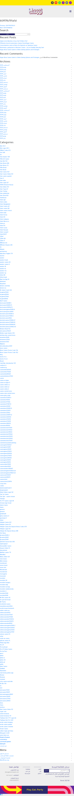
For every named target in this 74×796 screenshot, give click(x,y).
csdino (2, 486)
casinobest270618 (5, 421)
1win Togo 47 (4, 189)
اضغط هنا (9, 775)
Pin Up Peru (3, 651)
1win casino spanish (6, 176)
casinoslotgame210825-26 (8, 473)
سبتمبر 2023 (4, 134)
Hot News (3, 533)
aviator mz (3, 271)
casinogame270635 (6, 456)
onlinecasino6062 (5, 613)
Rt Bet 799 (3, 684)
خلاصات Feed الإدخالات (7, 756)
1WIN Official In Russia (6, 185)
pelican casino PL (5, 641)
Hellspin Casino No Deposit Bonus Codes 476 (13, 527)
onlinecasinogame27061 (7, 632)
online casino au (5, 610)
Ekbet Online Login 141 (6, 492)
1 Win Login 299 (4, 148)
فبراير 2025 (3, 102)
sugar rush (3, 712)
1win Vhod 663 (4, 195)
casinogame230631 (5, 449)
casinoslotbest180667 (6, 469)
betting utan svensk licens (7, 335)
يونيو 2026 (3, 69)
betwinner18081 (4, 337)
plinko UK (3, 660)
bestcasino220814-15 (6, 307)
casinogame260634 (6, 453)
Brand (2, 361)
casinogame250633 (6, 451)
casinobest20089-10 (6, 408)
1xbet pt (2, 223)
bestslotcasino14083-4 (7, 314)
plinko (1, 656)
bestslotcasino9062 (6, 318)
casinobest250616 (5, 419)
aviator (2, 258)
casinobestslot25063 (6, 441)
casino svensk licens (6, 391)
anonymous (3, 251)
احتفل (39, 773)
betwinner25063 (5, 340)
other (1, 636)
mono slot (3, 567)
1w (1, 155)
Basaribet (3, 284)
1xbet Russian (4, 230)
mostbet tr (3, 591)
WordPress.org (4, 760)
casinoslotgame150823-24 (8, 471)
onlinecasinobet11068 (6, 617)
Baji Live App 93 (4, 279)
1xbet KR (2, 217)
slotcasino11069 (4, 690)
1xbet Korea (3, 215)
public (1, 664)
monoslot (3, 576)
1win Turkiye (3, 191)
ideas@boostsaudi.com (12, 772)
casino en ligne (4, 380)
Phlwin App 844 (4, 643)
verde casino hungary (6, 722)
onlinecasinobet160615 (7, 621)
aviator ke (3, 269)
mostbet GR (3, 580)
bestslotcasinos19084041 (7, 324)
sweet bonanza (4, 714)
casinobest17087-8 (5, 404)
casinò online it (4, 389)
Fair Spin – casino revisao (7, 496)
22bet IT (2, 241)
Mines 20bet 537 (5, 557)
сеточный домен (5, 742)
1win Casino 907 (4, 172)
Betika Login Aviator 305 (7, 333)
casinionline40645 (5, 370)
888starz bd (3, 243)
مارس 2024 (3, 121)
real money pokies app (6, 673)
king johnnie (3, 550)
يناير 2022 (3, 138)
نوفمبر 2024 (3, 106)
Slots (1, 703)
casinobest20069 (5, 406)
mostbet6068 (4, 595)
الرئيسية (27, 773)
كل (40, 771)
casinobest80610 (5, 426)
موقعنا (28, 769)
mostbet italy (4, 585)
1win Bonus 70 (4, 165)
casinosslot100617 (5, 475)
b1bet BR (2, 275)
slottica (2, 707)
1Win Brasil (3, 168)
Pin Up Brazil (3, 647)
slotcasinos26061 (5, 696)
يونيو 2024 (3, 115)
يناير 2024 (3, 125)
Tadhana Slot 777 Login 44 (8, 718)
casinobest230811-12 (6, 415)
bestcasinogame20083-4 (7, 309)
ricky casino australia (6, 681)
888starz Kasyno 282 (6, 245)
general (2, 509)
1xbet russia (3, 228)
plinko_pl (2, 662)
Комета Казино (5, 737)
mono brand (3, 565)
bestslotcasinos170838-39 (7, 322)
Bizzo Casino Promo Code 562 (9, 352)
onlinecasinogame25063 (7, 630)
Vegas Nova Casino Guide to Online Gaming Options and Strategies (19, 50)
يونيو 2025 (3, 95)
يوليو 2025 (3, 93)
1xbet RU (2, 226)
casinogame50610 (5, 460)
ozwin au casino (4, 638)
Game (1, 507)
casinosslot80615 (5, 477)
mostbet (2, 578)
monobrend (3, 572)
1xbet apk (3, 200)
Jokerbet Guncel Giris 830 (7, 542)
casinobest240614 (5, 417)
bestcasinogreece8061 (6, 312)
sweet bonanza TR (5, 716)
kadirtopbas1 (4, 544)
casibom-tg (3, 367)
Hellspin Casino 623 (5, 522)
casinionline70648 (5, 372)
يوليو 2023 (3, 136)
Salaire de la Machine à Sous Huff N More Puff (13, 41)
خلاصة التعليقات (5, 758)
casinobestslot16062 (6, 430)
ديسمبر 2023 (4, 127)
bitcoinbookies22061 (6, 346)
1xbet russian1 (4, 232)
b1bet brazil (3, 277)
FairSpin (2, 499)
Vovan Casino (4, 729)
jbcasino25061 (4, 539)
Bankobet (3, 281)
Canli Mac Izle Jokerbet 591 (8, 363)
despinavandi (4, 490)
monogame (3, 574)
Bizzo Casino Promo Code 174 (9, 350)
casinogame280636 (6, 458)
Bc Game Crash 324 (6, 290)
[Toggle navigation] (70, 11)
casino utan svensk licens (7, 393)
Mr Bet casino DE (5, 598)
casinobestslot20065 (6, 436)
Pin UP (2, 645)
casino (2, 378)
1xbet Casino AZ (4, 206)
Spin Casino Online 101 (6, 709)
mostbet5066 (4, 593)
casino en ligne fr (5, 383)
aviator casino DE (5, 262)
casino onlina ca (5, 385)
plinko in (2, 658)
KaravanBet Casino (5, 546)
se (0, 686)
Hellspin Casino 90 (5, 524)
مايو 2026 (3, 72)
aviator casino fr (5, 264)
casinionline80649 (5, 374)
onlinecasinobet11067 (6, 615)
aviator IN (3, 266)
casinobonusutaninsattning (8, 443)
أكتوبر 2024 (3, 108)
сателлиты (3, 739)
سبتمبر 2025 (4, 89)
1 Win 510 (3, 146)
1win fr (2, 178)
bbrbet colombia (5, 286)
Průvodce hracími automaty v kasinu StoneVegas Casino (17, 43)
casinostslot (3, 479)
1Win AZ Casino (4, 159)
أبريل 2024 (3, 119)
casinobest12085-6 (5, 398)
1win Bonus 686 (4, 163)
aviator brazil (4, 260)
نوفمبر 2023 (3, 130)
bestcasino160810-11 (6, 305)
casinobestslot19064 (6, 434)
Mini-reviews (3, 561)
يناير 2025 (3, 104)
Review (2, 675)
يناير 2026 (3, 80)
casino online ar (4, 387)
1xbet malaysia (4, 219)
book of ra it (3, 359)
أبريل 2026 (3, 74)
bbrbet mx (3, 288)
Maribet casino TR (5, 552)
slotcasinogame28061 (6, 694)
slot (1, 688)
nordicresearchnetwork (7, 608)
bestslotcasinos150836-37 (7, 320)
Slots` (1, 705)
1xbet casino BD (4, 208)
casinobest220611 (5, 410)
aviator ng (3, 273)
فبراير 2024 (3, 123)
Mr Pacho (3, 602)
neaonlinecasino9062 (6, 606)
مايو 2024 (3, 117)
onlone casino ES (5, 634)
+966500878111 (14, 780)
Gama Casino (4, 505)
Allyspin (2, 249)
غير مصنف (3, 746)
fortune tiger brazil (5, 503)
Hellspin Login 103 (5, 529)
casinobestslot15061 (6, 428)
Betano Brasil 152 (5, 329)
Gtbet (1, 520)
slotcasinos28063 (5, 701)
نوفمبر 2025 (3, 84)
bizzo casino (3, 348)
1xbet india (3, 213)
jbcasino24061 (4, 537)
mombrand (3, 563)
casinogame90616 (5, 462)
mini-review (3, 559)
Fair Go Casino (4, 494)
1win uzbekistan (4, 193)
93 (0, 247)
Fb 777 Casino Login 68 (7, 501)
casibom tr (3, 365)
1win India (3, 180)
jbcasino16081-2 (4, 535)
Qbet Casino (3, 666)
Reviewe (2, 677)
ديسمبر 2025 (4, 82)
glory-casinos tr (4, 516)
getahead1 (3, 514)
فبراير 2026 (3, 78)
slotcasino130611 (5, 692)
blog (1, 355)
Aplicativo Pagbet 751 (6, 254)
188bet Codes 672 (5, 150)
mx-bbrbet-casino (5, 604)
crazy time (3, 484)
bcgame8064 (4, 299)
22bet (1, 236)
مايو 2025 (3, 97)
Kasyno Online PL (5, 548)
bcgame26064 (4, 294)
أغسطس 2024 (5, 110)
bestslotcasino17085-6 (6, 316)
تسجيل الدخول (4, 754)
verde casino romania (6, 727)
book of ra (3, 357)
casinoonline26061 (5, 466)
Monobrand (3, 570)
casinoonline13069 (5, 464)
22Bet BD (3, 238)
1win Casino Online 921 (6, 174)
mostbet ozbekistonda (6, 589)
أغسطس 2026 (4, 65)
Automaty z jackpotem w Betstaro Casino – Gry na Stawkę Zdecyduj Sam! (22, 47)
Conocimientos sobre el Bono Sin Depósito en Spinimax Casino (18, 45)
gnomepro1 (3, 518)
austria (2, 256)
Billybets (2, 344)
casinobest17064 (5, 402)
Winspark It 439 (4, 733)
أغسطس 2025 (4, 91)
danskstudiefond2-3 (6, 488)
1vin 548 (2, 152)
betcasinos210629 (5, 331)
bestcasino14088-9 (5, 303)
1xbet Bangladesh (5, 204)
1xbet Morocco (4, 221)
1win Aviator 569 (5, 157)
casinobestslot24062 (6, 438)
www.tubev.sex (4, 735)
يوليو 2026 (3, 67)
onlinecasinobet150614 (7, 619)
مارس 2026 (3, 76)
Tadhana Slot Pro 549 (6, 720)
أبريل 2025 (3, 100)
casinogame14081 (5, 447)
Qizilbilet (2, 669)
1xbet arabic (3, 202)
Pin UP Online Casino (6, 649)
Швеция (2, 744)
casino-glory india (5, 395)
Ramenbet (3, 671)
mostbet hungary (5, 582)
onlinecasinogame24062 (7, 628)
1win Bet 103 (3, 161)
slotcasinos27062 (5, 699)
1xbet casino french (6, 211)
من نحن (28, 771)
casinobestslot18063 (6, 432)
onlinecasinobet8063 (6, 623)
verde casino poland (6, 724)
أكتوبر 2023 (3, 132)
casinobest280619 (5, 423)
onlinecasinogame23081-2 (7, 625)
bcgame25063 (4, 292)
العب (39, 769)
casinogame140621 (5, 445)
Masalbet (2, 555)
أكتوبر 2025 (3, 87)
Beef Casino (3, 301)
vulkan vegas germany (6, 731)
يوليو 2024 (3, 112)
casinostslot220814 (6, 481)
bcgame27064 (4, 297)
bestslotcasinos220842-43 (8, 327)
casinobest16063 (5, 400)
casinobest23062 (5, 413)
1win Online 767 (4, 187)
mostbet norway (5, 587)
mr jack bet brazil (5, 600)
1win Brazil (3, 170)
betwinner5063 (4, 342)
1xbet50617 (3, 234)
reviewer (2, 679)
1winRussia (3, 198)
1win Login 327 (4, 183)
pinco (1, 653)
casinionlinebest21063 (6, 376)
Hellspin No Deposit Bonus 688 (9, 531)
